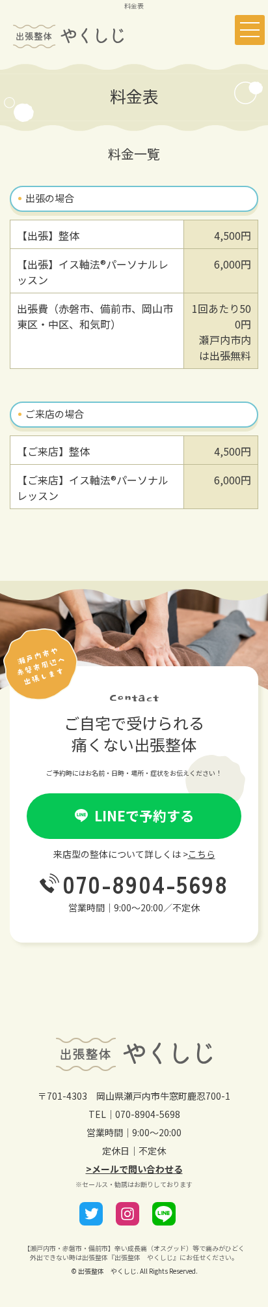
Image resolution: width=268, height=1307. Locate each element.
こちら (201, 853)
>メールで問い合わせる (134, 1168)
